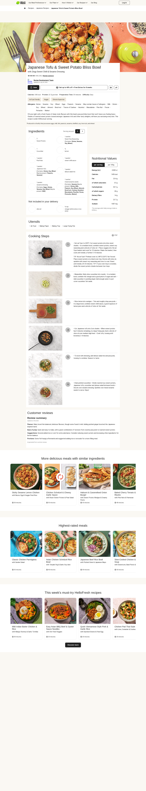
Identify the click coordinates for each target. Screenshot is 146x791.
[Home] (25, 8)
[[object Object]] (111, 87)
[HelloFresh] (20, 2)
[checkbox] (28, 76)
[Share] (116, 87)
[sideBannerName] (105, 139)
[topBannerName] (73, 16)
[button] (57, 131)
